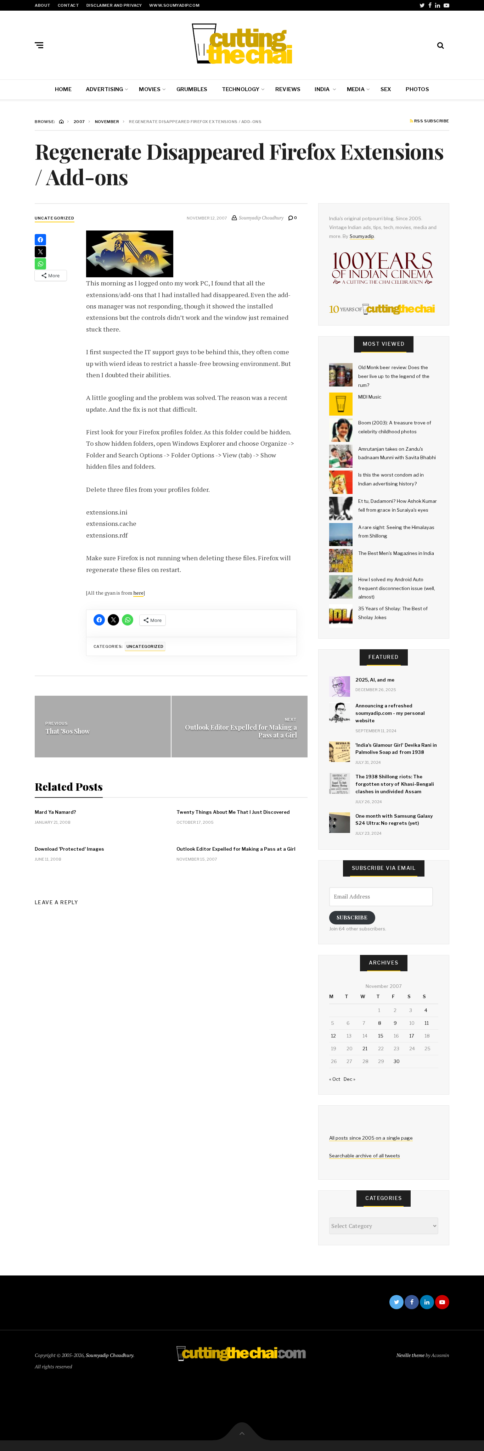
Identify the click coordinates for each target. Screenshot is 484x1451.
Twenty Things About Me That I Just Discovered (233, 812)
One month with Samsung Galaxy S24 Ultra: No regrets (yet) (394, 819)
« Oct (334, 1079)
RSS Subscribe (431, 121)
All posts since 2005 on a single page (371, 1138)
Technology (240, 89)
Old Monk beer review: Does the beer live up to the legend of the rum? (393, 376)
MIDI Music (369, 397)
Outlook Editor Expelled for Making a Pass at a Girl (241, 731)
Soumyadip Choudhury (109, 1355)
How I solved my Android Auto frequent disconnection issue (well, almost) (396, 588)
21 (364, 1048)
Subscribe (352, 917)
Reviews (288, 89)
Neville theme (410, 1355)
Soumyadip (362, 236)
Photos (417, 89)
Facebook (430, 5)
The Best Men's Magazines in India (396, 553)
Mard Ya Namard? (55, 812)
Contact (68, 5)
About (43, 5)
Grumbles (192, 89)
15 (380, 1036)
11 (426, 1023)
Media (356, 89)
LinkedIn (437, 5)
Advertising (104, 89)
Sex (386, 89)
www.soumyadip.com (174, 5)
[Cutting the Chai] (242, 43)
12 (333, 1036)
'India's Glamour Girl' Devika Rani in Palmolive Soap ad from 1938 (396, 748)
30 (397, 1061)
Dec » (349, 1079)
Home (63, 89)
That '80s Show (67, 731)
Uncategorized (54, 218)
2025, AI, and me (374, 680)
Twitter (422, 5)
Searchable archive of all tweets (364, 1155)
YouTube (446, 5)
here (138, 592)
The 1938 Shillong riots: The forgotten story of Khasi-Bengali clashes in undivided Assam (394, 784)
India (323, 89)
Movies (149, 89)
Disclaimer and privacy (114, 5)
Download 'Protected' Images (69, 849)
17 (411, 1036)
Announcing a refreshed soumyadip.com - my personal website (390, 713)
